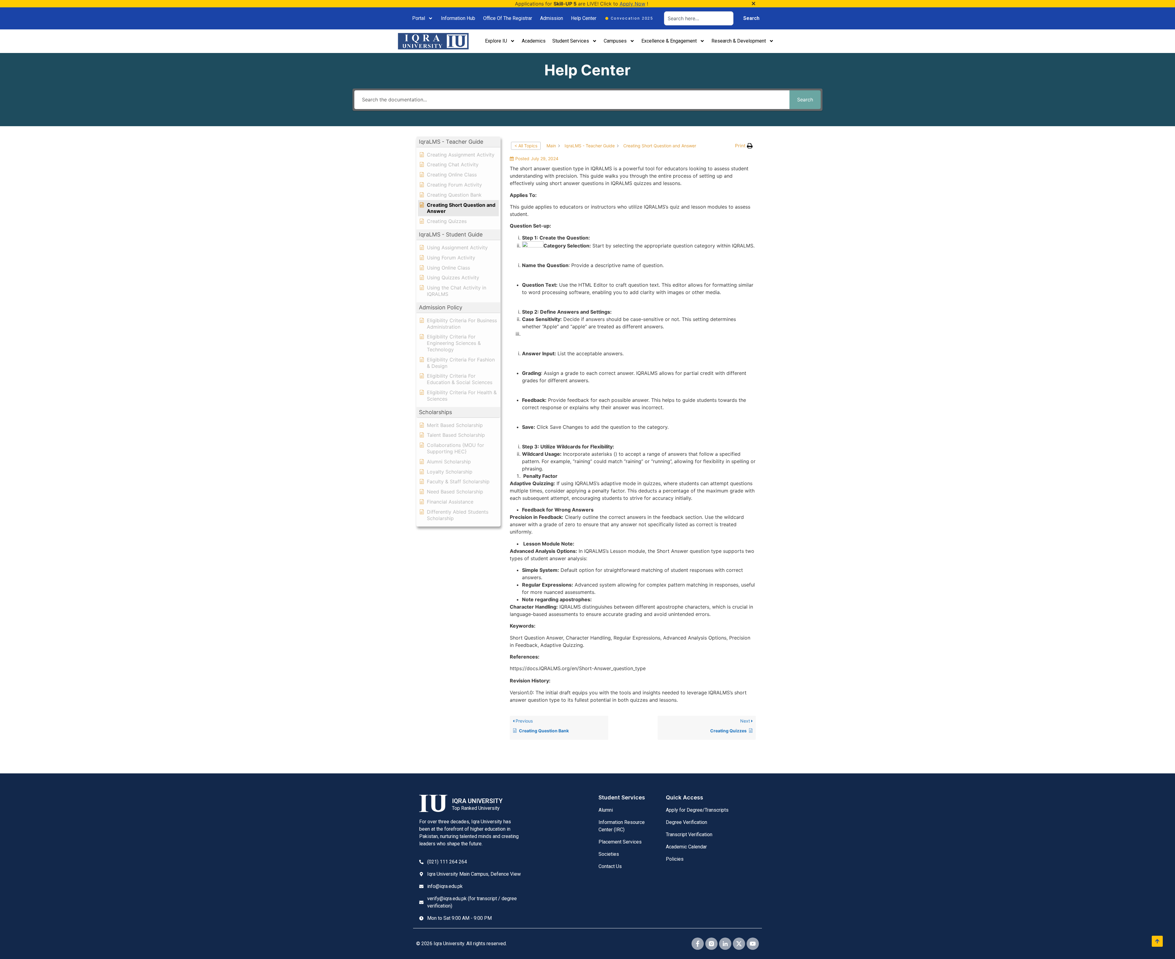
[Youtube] (753, 944)
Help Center (583, 18)
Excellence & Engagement (669, 41)
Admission (551, 18)
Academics (534, 41)
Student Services (570, 41)
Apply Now (632, 4)
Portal (418, 18)
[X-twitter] (739, 944)
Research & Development (738, 41)
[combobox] (698, 18)
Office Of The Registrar (507, 18)
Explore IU (496, 41)
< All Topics (525, 145)
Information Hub (458, 18)
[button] (458, 142)
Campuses (615, 41)
